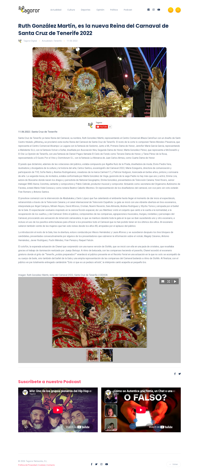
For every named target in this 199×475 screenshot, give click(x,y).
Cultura (71, 9)
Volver (175, 464)
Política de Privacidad (27, 465)
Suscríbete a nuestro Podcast (49, 382)
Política (114, 9)
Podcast (128, 9)
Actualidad (55, 9)
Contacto (51, 465)
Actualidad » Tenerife (52, 41)
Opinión (100, 9)
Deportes (85, 9)
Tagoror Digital (30, 41)
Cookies (41, 465)
